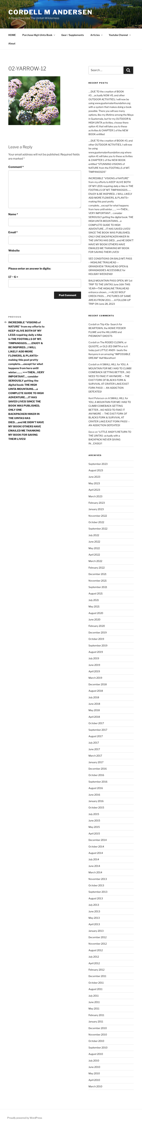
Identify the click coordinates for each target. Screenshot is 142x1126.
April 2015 (94, 833)
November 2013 (97, 878)
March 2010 (95, 1086)
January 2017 (95, 762)
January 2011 (95, 1021)
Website (14, 250)
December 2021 (97, 574)
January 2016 (96, 801)
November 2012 (97, 943)
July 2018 (93, 697)
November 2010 (97, 1034)
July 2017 (93, 742)
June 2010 (94, 1066)
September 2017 (97, 729)
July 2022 (93, 535)
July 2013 (93, 904)
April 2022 (94, 554)
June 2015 (94, 820)
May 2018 (94, 710)
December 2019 (97, 632)
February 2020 (96, 625)
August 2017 (95, 736)
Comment (16, 167)
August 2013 (95, 898)
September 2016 (97, 781)
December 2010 (97, 1028)
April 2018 (94, 716)
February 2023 (96, 502)
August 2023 (95, 470)
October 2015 (96, 807)
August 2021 (95, 593)
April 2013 (94, 924)
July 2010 (93, 1060)
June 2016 (94, 794)
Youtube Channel (118, 34)
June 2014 (94, 865)
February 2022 (96, 567)
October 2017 (96, 723)
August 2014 (95, 852)
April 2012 (94, 963)
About (11, 43)
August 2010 (95, 1053)
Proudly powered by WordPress (24, 1117)
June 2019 (94, 664)
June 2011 (94, 1002)
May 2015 (94, 826)
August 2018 (95, 690)
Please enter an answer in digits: (29, 268)
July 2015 (93, 814)
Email (13, 232)
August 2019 (95, 651)
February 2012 (96, 969)
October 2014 (96, 846)
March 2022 (95, 561)
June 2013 (94, 911)
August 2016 (95, 788)
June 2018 (94, 703)
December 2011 (97, 976)
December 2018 (97, 684)
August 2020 (95, 613)
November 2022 (97, 515)
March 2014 (95, 872)
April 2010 (94, 1079)
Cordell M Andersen (50, 12)
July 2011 (93, 995)
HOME (12, 34)
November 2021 (97, 580)
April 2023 (94, 489)
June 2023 (94, 476)
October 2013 (96, 885)
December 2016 (97, 768)
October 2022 (96, 522)
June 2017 (94, 749)
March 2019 (95, 677)
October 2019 (96, 638)
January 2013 (96, 930)
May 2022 (94, 548)
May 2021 (94, 606)
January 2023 (96, 509)
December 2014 (97, 839)
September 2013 (97, 891)
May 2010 (94, 1073)
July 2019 (93, 658)
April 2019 (94, 671)
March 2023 (95, 496)
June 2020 (94, 619)
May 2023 (94, 483)
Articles (95, 34)
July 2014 (93, 859)
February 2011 (96, 1015)
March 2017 (95, 755)
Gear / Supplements (72, 34)
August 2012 (95, 950)
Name (13, 214)
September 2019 (97, 645)
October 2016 (96, 775)
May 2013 (94, 917)
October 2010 (96, 1040)
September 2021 (97, 587)
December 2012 (97, 937)
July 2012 (93, 956)
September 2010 (98, 1047)
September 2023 (98, 463)
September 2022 (97, 528)
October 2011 (96, 982)
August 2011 (95, 989)
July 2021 (93, 600)
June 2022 (94, 541)
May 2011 (93, 1008)
